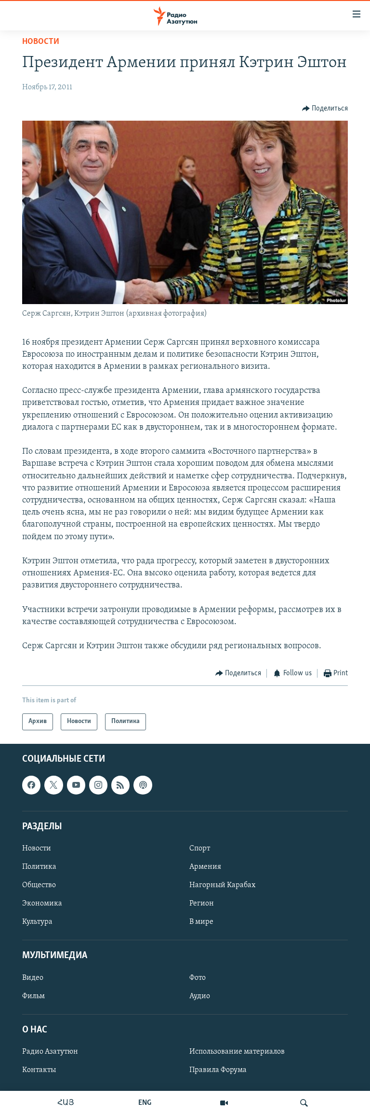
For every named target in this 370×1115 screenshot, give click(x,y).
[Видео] (224, 1103)
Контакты (39, 1070)
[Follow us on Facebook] (31, 785)
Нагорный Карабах (222, 885)
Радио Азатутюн (50, 1052)
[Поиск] (304, 1103)
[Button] (325, 108)
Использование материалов (237, 1052)
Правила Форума (218, 1070)
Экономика (42, 903)
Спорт (199, 848)
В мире (201, 922)
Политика (39, 867)
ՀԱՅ (65, 1103)
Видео (32, 977)
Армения (205, 867)
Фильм (33, 996)
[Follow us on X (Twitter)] (53, 785)
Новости (40, 42)
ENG (144, 1103)
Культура (37, 922)
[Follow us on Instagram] (98, 785)
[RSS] (120, 785)
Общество (39, 885)
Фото (197, 977)
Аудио (199, 996)
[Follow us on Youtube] (76, 785)
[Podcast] (142, 785)
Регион (201, 903)
